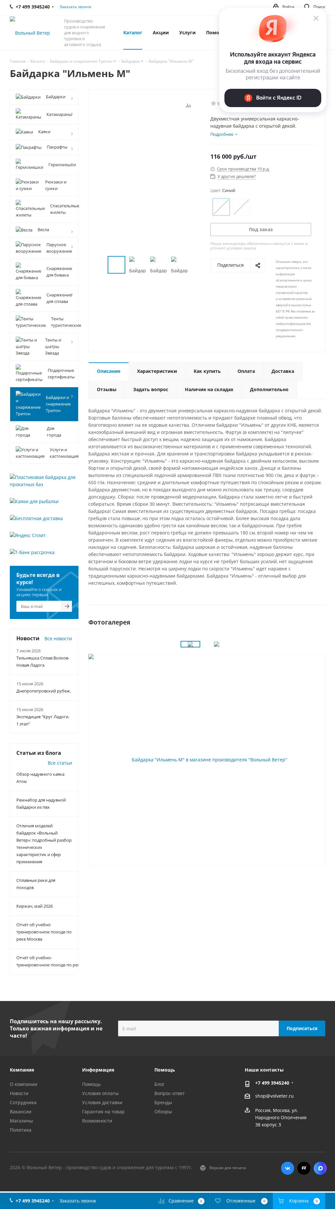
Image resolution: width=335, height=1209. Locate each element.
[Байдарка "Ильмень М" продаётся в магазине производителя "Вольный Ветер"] (206, 759)
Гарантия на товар (103, 1111)
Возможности (97, 1121)
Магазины (21, 1121)
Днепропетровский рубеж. (43, 691)
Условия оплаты (100, 1093)
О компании (23, 1084)
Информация (98, 1070)
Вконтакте (287, 1168)
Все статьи (60, 763)
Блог (159, 1084)
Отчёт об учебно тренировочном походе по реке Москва (44, 932)
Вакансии (20, 1111)
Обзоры (163, 1111)
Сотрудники (23, 1102)
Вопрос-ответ (169, 1093)
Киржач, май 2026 (34, 906)
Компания (22, 1070)
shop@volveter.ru (274, 1096)
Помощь (91, 1084)
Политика (20, 1130)
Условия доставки (102, 1102)
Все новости (58, 638)
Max (320, 1168)
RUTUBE (303, 1168)
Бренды (163, 1102)
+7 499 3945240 (272, 1083)
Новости (19, 1093)
